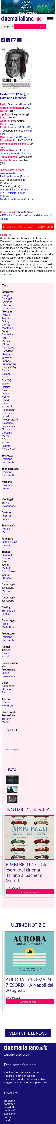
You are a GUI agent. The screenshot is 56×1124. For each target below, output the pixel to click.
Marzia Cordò (6, 592)
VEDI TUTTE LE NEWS (28, 1033)
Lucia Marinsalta (8, 404)
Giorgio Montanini (8, 326)
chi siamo (9, 1100)
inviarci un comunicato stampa (24, 1072)
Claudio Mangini (6, 654)
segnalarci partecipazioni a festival (26, 1079)
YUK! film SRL (23, 127)
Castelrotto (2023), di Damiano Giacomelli (14, 96)
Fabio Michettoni (8, 625)
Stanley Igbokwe (7, 355)
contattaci (10, 1103)
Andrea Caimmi (6, 372)
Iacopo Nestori (6, 395)
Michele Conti (6, 569)
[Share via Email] (14, 41)
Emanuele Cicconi (7, 556)
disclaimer (10, 1113)
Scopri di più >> (30, 892)
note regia (25, 226)
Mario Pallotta (6, 444)
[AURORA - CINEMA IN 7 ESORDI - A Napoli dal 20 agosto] (30, 953)
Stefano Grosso (6, 579)
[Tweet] (8, 41)
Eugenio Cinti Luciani (9, 543)
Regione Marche (9, 176)
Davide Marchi (6, 530)
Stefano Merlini (6, 720)
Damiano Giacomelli (19, 104)
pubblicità (9, 1110)
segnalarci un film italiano (20, 1075)
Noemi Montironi (7, 704)
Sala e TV (9, 226)
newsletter (10, 1107)
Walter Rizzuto (6, 385)
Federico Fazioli (7, 414)
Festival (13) (44, 226)
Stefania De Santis (9, 612)
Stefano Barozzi (6, 690)
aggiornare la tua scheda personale (26, 1082)
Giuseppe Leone (7, 486)
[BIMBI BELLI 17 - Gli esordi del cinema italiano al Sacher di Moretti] (30, 837)
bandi (7, 1120)
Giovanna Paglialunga (8, 424)
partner (8, 1116)
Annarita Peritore (21, 153)
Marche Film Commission (15, 189)
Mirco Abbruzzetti (8, 346)
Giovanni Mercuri (7, 434)
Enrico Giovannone (9, 504)
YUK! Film (21, 137)
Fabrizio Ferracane (8, 306)
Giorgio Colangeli (7, 296)
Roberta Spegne (6, 517)
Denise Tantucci (6, 316)
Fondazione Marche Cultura (16, 199)
